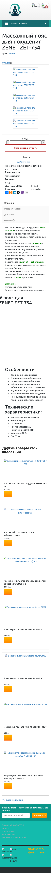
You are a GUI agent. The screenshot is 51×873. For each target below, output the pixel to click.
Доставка (9, 214)
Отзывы (6, 63)
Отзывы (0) (9, 220)
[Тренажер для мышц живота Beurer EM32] (25, 656)
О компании (8, 831)
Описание (9, 203)
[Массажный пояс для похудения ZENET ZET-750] (25, 462)
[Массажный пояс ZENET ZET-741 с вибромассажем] (25, 511)
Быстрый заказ (23, 162)
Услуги (5, 828)
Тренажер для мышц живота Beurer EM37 (24, 629)
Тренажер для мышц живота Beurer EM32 (24, 678)
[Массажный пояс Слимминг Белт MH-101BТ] (25, 704)
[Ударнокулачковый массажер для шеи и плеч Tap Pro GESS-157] (25, 754)
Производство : (13, 172)
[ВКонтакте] (6, 192)
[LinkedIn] (14, 192)
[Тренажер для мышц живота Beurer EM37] (25, 607)
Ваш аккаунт (8, 834)
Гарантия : (10, 179)
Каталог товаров (19, 23)
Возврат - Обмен (12, 209)
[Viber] (22, 192)
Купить (26, 157)
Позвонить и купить (25, 148)
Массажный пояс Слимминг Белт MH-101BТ (25, 727)
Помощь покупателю (13, 825)
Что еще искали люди (12, 800)
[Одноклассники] (10, 192)
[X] (18, 192)
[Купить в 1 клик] (6, 499)
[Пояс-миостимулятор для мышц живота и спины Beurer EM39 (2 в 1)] (25, 560)
